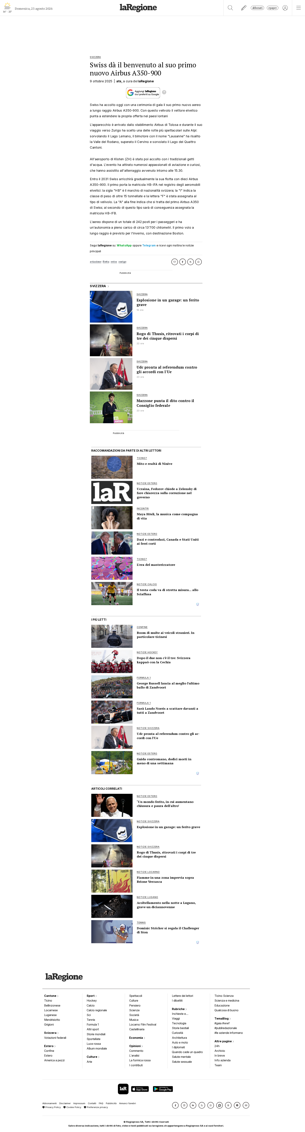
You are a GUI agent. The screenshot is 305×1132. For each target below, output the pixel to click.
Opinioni (135, 1046)
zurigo (122, 261)
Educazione (222, 1005)
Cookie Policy (73, 1107)
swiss (114, 261)
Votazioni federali (55, 1037)
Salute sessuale (182, 1061)
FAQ (101, 1103)
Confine (49, 1051)
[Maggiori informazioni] (164, 93)
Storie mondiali (96, 1034)
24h (217, 1046)
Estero (49, 1046)
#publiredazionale (225, 1028)
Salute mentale (181, 1056)
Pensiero (134, 1005)
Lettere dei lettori (182, 996)
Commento (136, 1051)
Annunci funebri (127, 1103)
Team (218, 1065)
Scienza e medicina (226, 1000)
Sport (91, 996)
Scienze (134, 1010)
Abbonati (257, 8)
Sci (89, 1015)
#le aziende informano (228, 1033)
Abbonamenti (49, 1103)
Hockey (92, 1000)
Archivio (219, 1051)
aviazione (95, 261)
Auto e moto (180, 1042)
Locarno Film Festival (142, 1024)
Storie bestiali (180, 1028)
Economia (136, 1037)
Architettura (179, 1037)
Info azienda (222, 1060)
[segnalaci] (244, 8)
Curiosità (177, 1033)
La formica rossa (140, 1060)
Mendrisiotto (52, 1019)
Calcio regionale (97, 1010)
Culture (92, 1056)
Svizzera (50, 1033)
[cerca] (230, 8)
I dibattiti (177, 1000)
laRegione (146, 81)
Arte (89, 1061)
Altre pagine (223, 1041)
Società (134, 1015)
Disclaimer (65, 1103)
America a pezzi (54, 1060)
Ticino (48, 1000)
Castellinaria (136, 1029)
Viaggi (176, 1018)
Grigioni (49, 1024)
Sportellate (93, 1039)
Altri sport (93, 1029)
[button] (175, 1105)
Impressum (79, 1103)
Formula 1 (93, 1024)
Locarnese (51, 1010)
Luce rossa (94, 1043)
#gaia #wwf (222, 1023)
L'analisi (134, 1055)
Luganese (50, 1015)
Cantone (50, 996)
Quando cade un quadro (187, 1052)
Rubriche (178, 1009)
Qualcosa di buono (226, 1010)
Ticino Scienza (224, 996)
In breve (219, 1055)
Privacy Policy (53, 1107)
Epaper (272, 8)
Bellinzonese (52, 1005)
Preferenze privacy (97, 1107)
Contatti (92, 1103)
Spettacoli (135, 996)
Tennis (91, 1019)
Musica (133, 1019)
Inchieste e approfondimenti (182, 1014)
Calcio (91, 1005)
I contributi (136, 1065)
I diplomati (178, 1047)
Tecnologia (179, 1023)
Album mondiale (97, 1048)
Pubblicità (111, 1103)
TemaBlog (221, 1018)
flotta (106, 261)
